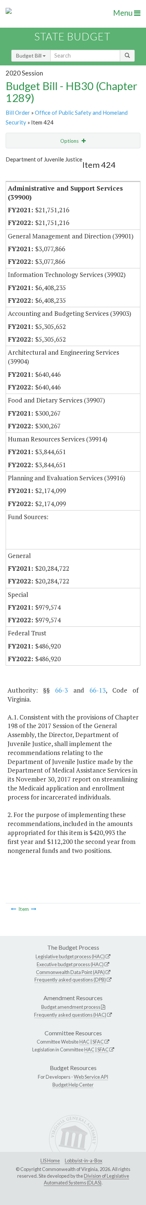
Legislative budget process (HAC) (70, 956)
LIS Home (50, 1161)
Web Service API (91, 1077)
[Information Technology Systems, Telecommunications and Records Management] (33, 909)
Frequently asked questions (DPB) (70, 980)
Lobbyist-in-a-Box (83, 1161)
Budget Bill (29, 55)
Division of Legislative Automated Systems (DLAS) (86, 1179)
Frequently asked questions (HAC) (70, 1015)
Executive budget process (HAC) (70, 964)
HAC (84, 1042)
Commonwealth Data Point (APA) (70, 972)
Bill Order (18, 112)
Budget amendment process (70, 1007)
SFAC (98, 1042)
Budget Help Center (73, 1085)
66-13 (97, 690)
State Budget (72, 36)
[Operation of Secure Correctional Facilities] (13, 909)
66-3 (61, 690)
